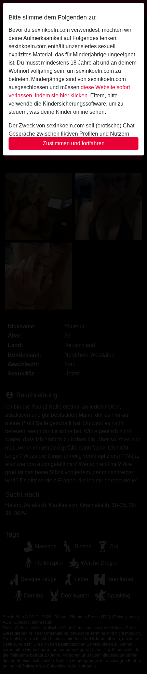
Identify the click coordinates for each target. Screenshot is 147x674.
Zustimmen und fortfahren (74, 143)
